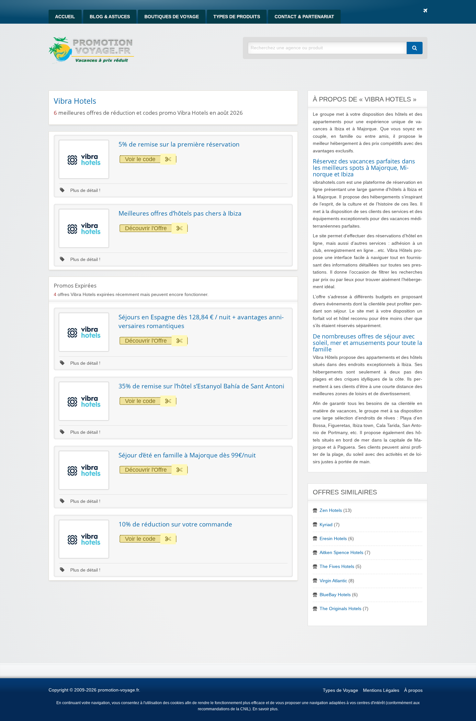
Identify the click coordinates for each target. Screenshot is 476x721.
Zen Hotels (331, 510)
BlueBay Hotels (335, 594)
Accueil (65, 16)
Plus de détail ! (84, 190)
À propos (413, 690)
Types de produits (236, 16)
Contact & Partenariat (304, 16)
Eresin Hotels (333, 538)
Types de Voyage (340, 690)
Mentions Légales (381, 690)
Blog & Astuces (110, 16)
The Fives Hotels (337, 566)
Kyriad (326, 524)
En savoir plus (265, 709)
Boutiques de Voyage (171, 16)
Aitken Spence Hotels (341, 552)
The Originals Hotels (340, 608)
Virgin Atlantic (333, 580)
